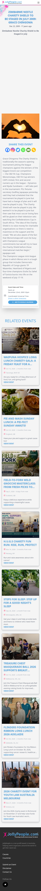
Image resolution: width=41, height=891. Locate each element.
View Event (9, 382)
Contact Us (7, 872)
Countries (7, 858)
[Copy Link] (33, 150)
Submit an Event (9, 864)
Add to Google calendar (23, 302)
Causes (6, 854)
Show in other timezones (17, 298)
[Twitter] (18, 150)
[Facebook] (7, 150)
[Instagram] (12, 150)
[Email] (28, 150)
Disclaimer (7, 868)
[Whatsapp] (23, 150)
